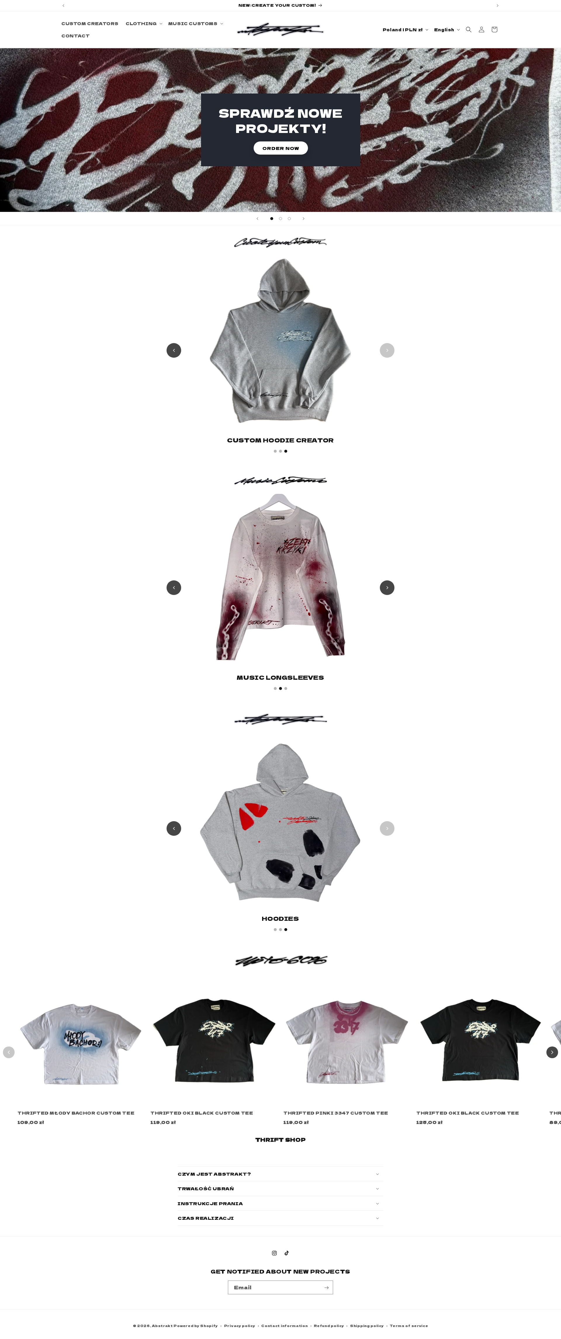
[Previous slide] (257, 218)
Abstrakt (162, 1325)
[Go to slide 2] (280, 451)
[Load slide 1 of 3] (271, 218)
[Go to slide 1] (275, 451)
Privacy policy (239, 1325)
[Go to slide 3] (285, 451)
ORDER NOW (280, 148)
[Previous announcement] (63, 5)
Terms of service (409, 1325)
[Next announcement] (497, 5)
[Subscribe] (326, 1288)
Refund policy (329, 1325)
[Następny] (552, 1052)
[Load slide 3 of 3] (289, 218)
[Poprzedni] (9, 1052)
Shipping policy (367, 1325)
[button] (143, 23)
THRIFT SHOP (280, 1139)
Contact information (284, 1325)
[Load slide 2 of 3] (280, 218)
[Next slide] (303, 218)
